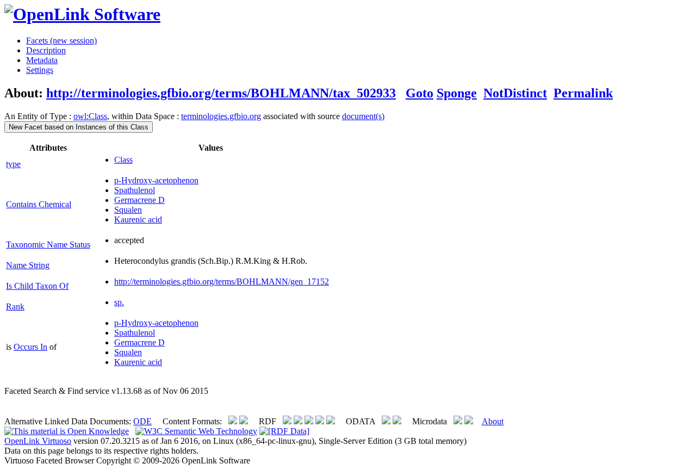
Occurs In (30, 346)
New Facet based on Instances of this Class (78, 127)
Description (46, 50)
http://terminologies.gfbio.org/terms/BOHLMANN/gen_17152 (221, 281)
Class (123, 159)
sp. (119, 302)
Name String (27, 265)
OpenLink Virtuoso (37, 441)
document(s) (363, 116)
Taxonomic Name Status (48, 244)
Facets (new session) (61, 40)
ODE (142, 421)
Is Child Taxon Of (37, 285)
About (493, 421)
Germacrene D (139, 200)
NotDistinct (515, 93)
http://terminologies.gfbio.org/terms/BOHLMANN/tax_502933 (221, 93)
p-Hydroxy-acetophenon (156, 180)
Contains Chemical (38, 204)
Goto (419, 93)
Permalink (583, 93)
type (13, 164)
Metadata (42, 60)
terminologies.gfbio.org (221, 116)
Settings (39, 70)
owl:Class (90, 116)
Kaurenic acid (138, 219)
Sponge (457, 93)
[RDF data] (284, 431)
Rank (15, 306)
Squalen (128, 209)
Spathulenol (134, 190)
